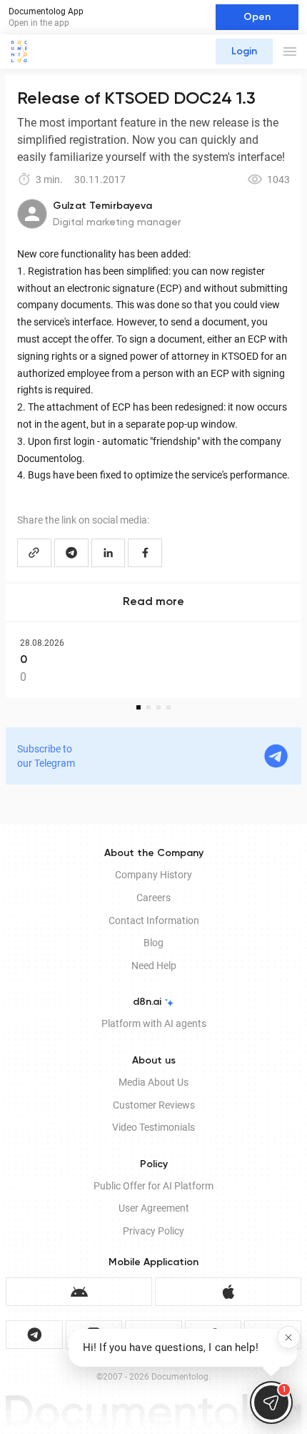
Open (257, 17)
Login (244, 51)
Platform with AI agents (153, 1023)
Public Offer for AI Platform (153, 1186)
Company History (153, 874)
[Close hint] (288, 1337)
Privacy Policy (153, 1231)
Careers (153, 897)
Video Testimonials (153, 1127)
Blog (153, 942)
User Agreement (154, 1208)
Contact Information (154, 920)
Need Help (153, 965)
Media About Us (153, 1082)
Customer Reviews (154, 1105)
